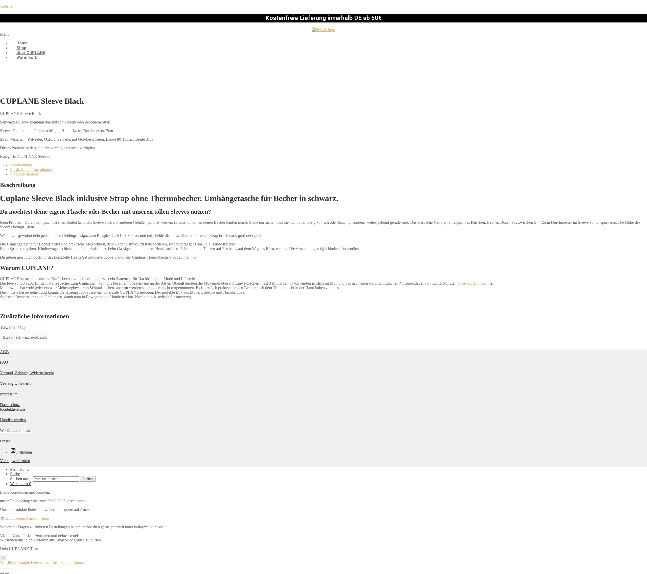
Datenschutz (10, 405)
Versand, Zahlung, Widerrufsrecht (27, 373)
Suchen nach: (21, 479)
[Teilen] (12, 568)
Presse (5, 441)
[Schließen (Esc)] (17, 568)
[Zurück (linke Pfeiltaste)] (2, 573)
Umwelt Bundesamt (475, 283)
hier (193, 257)
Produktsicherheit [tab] (24, 174)
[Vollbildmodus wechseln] (7, 568)
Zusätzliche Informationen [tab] (31, 169)
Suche (15, 474)
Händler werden (13, 420)
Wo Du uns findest (15, 430)
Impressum (8, 394)
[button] (323, 34)
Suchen (88, 479)
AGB (4, 352)
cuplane (6, 6)
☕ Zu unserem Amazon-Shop (24, 518)
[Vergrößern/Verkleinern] (2, 568)
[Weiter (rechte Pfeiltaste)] (7, 573)
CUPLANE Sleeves (34, 156)
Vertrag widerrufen (17, 383)
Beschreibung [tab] (21, 165)
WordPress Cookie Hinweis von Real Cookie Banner (42, 562)
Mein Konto (20, 469)
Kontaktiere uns (12, 409)
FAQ (4, 362)
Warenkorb (26, 57)
